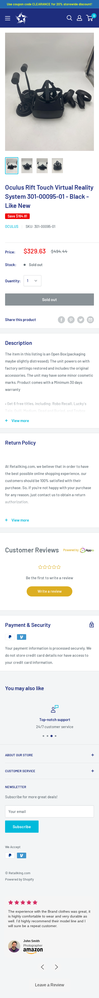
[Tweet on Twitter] (80, 319)
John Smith (31, 941)
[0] (90, 18)
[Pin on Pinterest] (71, 319)
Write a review (50, 591)
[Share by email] (90, 319)
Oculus (11, 226)
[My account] (79, 18)
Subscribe (22, 826)
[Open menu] (7, 18)
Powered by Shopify (19, 879)
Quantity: (13, 280)
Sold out (49, 299)
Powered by (71, 550)
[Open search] (69, 18)
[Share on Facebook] (61, 319)
